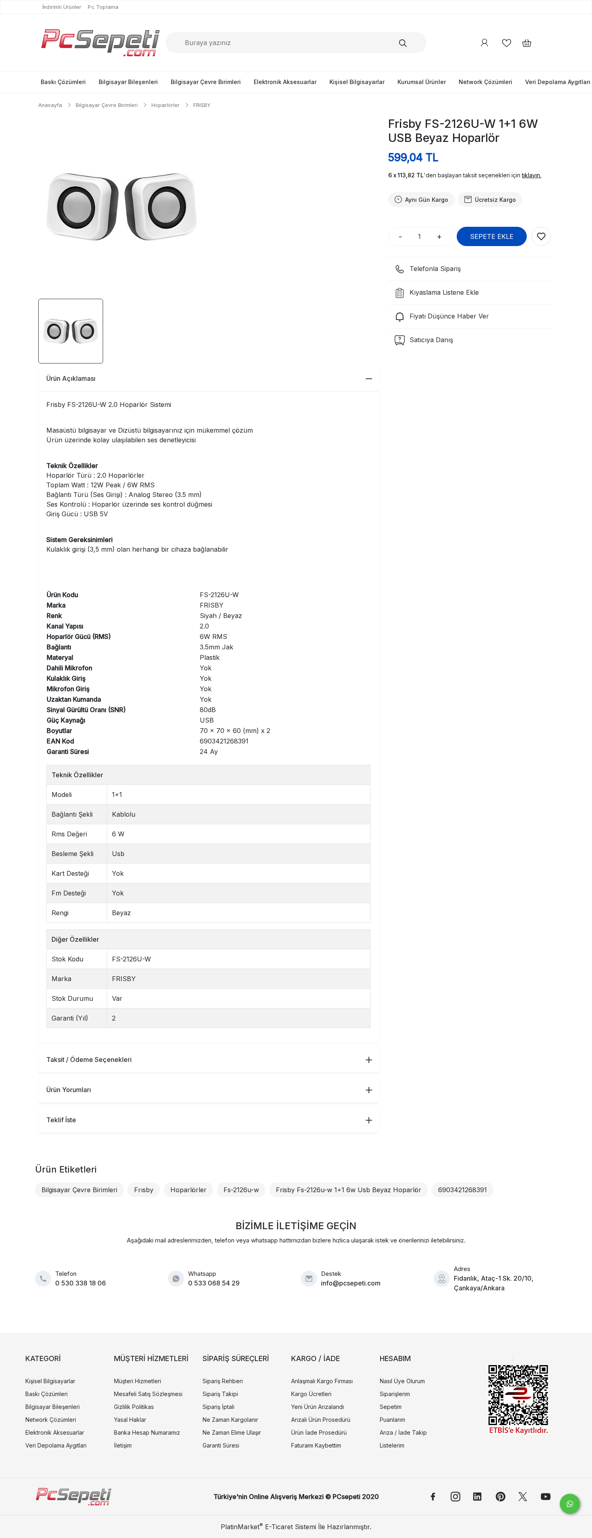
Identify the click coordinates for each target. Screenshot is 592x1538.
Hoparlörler (188, 1190)
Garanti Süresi (221, 1445)
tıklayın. (531, 175)
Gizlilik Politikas (134, 1406)
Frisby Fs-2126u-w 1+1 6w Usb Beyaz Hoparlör (348, 1190)
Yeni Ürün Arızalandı (317, 1406)
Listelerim (392, 1445)
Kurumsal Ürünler (421, 81)
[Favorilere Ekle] (541, 236)
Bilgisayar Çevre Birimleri (206, 81)
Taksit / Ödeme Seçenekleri (89, 1059)
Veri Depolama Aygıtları (56, 1445)
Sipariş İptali (218, 1406)
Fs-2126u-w (241, 1190)
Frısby (143, 1190)
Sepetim (391, 1406)
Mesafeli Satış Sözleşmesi (148, 1393)
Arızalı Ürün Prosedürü (320, 1419)
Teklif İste (61, 1120)
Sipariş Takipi (220, 1393)
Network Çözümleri (485, 81)
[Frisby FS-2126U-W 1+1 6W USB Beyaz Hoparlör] (121, 206)
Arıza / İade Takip (403, 1432)
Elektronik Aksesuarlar (285, 81)
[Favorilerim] (506, 43)
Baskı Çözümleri (63, 81)
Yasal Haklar (130, 1419)
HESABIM (395, 1358)
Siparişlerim (395, 1393)
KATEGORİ (43, 1358)
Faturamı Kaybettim (316, 1445)
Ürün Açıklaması (70, 378)
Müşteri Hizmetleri (137, 1381)
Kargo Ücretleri (311, 1393)
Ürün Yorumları (68, 1090)
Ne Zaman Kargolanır (230, 1419)
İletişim (123, 1445)
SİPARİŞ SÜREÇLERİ (236, 1358)
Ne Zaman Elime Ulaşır (232, 1432)
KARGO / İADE (315, 1358)
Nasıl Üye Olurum (402, 1381)
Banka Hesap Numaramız (147, 1432)
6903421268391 (462, 1190)
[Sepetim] (523, 43)
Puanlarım (392, 1419)
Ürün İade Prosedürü (319, 1432)
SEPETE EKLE (491, 236)
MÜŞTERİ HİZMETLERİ (151, 1358)
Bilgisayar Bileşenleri (128, 81)
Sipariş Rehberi (223, 1381)
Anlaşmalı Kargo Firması (322, 1381)
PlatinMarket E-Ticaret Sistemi (268, 1527)
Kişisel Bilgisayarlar (357, 81)
